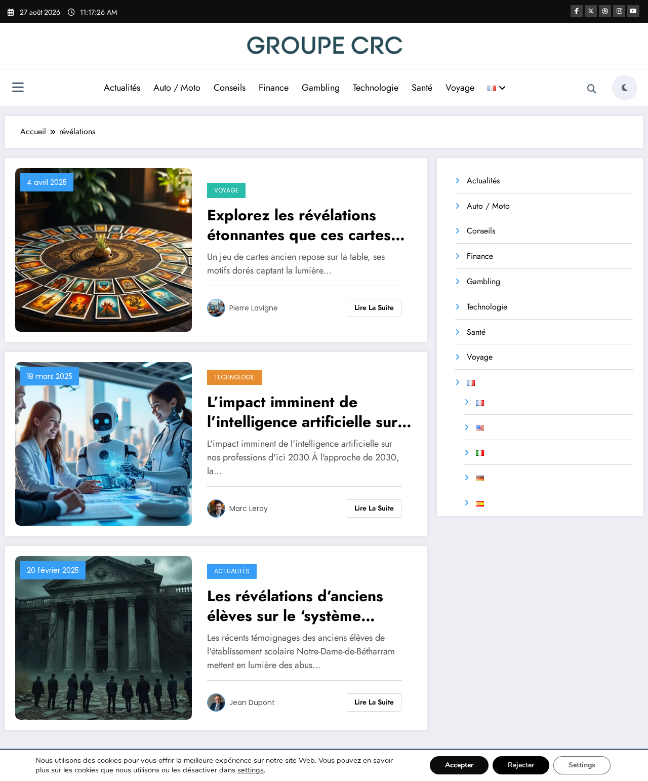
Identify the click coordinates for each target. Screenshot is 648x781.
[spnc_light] (624, 87)
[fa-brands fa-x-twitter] (591, 11)
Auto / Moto (176, 87)
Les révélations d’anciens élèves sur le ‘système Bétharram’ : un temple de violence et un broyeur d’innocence (299, 606)
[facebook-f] (577, 11)
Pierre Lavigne (253, 308)
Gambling (321, 87)
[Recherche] (591, 89)
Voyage (460, 87)
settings (250, 769)
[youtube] (633, 11)
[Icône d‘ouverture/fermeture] (17, 88)
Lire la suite (374, 307)
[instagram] (619, 11)
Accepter (459, 765)
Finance (274, 87)
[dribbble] (605, 11)
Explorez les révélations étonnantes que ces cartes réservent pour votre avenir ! (309, 225)
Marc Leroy (248, 508)
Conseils (230, 87)
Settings (582, 765)
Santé (422, 87)
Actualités (122, 87)
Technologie (375, 87)
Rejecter (521, 765)
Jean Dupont (252, 702)
